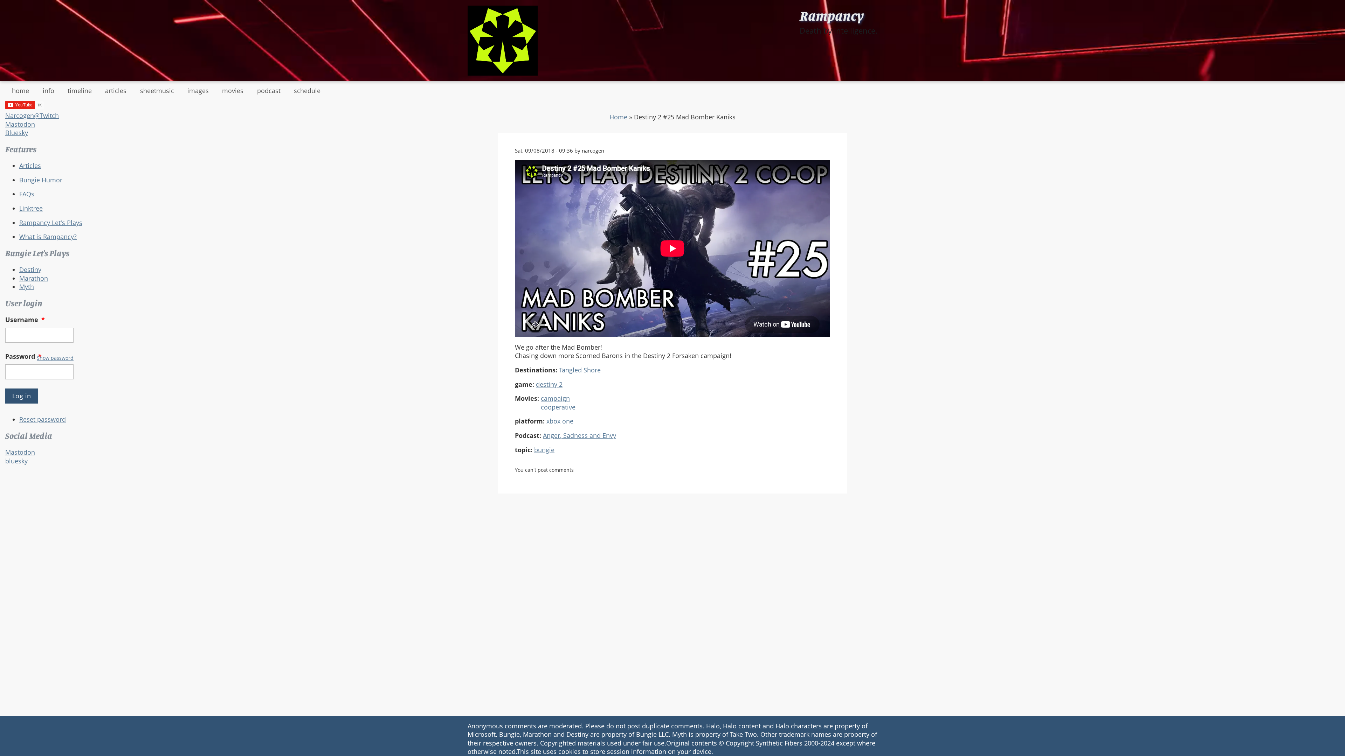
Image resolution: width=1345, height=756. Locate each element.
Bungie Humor (40, 180)
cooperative (558, 407)
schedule (307, 90)
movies (232, 90)
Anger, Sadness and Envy (579, 435)
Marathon (33, 278)
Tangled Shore (580, 370)
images (198, 90)
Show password (55, 358)
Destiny (30, 269)
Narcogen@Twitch (32, 115)
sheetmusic (157, 90)
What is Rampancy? (48, 236)
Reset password (42, 419)
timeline (80, 90)
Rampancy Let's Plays (50, 222)
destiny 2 (549, 384)
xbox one (559, 421)
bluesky (16, 461)
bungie (544, 450)
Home (618, 117)
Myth (26, 286)
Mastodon (20, 124)
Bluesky (16, 132)
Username (25, 319)
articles (115, 90)
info (48, 90)
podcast (269, 90)
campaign (555, 398)
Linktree (31, 208)
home (20, 90)
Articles (30, 165)
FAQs (26, 194)
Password (23, 356)
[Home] (503, 41)
